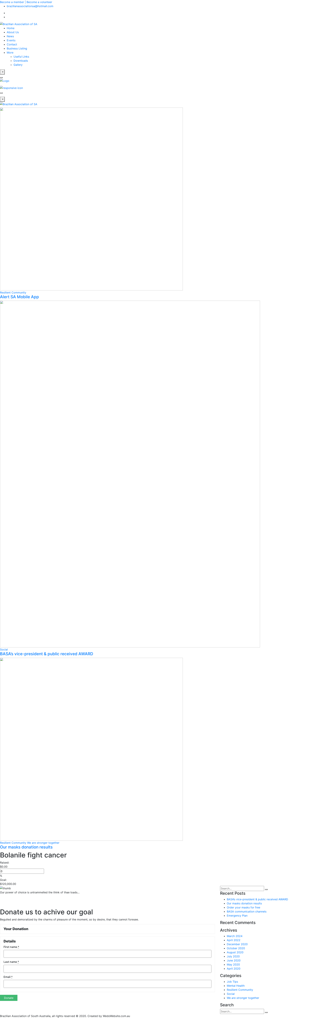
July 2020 (233, 956)
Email (8, 976)
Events (11, 40)
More (10, 52)
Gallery (18, 64)
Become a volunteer (39, 2)
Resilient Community (13, 292)
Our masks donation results (26, 847)
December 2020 (237, 944)
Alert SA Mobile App (19, 296)
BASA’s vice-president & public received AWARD (46, 653)
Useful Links (21, 56)
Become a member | (13, 2)
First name (11, 947)
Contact (12, 44)
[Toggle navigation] (1, 92)
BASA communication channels (246, 911)
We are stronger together (43, 842)
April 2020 (233, 968)
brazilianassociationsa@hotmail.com (30, 6)
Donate (8, 998)
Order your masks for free (243, 907)
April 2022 (233, 940)
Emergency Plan (237, 915)
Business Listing (17, 48)
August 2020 (235, 952)
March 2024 (234, 936)
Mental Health (236, 985)
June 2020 (234, 960)
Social (4, 649)
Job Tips (232, 981)
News (10, 36)
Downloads (21, 60)
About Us (13, 32)
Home (10, 28)
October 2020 (236, 948)
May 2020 (233, 964)
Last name (11, 961)
